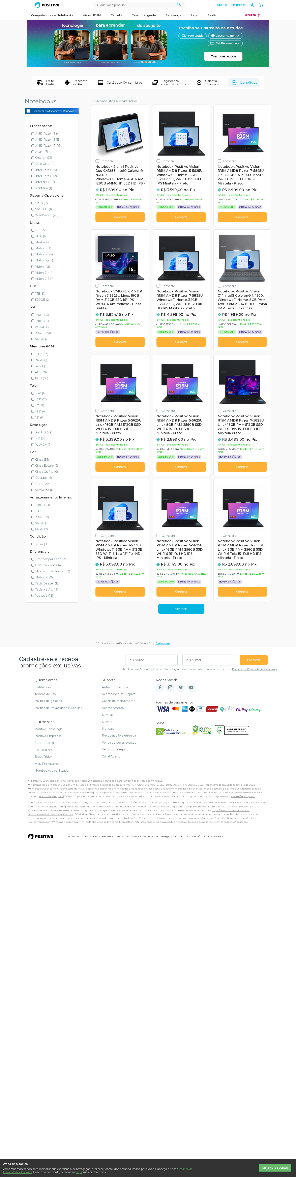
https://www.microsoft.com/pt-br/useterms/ (152, 802)
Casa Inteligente (144, 15)
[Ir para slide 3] (150, 62)
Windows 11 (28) (46, 215)
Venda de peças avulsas (119, 742)
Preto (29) (42, 484)
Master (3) (42, 242)
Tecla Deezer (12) (47, 583)
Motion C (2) (44, 577)
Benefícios (248, 82)
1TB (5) (40, 293)
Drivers (107, 722)
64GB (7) (41, 529)
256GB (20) (43, 333)
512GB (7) (42, 523)
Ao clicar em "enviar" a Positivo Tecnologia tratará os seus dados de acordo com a (199, 669)
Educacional (43, 750)
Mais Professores (47, 764)
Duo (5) (40, 230)
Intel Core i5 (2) (46, 176)
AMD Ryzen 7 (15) (48, 145)
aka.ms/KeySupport (51, 796)
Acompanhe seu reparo (119, 694)
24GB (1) (41, 360)
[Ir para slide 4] (154, 62)
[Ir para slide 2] (146, 62)
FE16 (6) (40, 236)
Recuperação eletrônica (119, 735)
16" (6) (39, 417)
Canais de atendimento (118, 701)
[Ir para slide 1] (142, 62)
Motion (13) (43, 248)
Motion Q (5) (44, 260)
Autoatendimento (115, 687)
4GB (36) (41, 372)
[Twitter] (181, 687)
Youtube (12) (44, 595)
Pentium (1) (43, 188)
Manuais (108, 728)
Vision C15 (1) (44, 279)
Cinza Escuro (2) (46, 465)
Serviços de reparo (115, 749)
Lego (194, 15)
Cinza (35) (42, 459)
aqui (79, 1172)
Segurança (173, 15)
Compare (107, 161)
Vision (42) (42, 266)
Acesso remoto (113, 708)
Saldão (212, 15)
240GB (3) (42, 327)
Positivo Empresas (48, 736)
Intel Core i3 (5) (46, 170)
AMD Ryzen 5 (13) (48, 139)
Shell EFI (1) (43, 209)
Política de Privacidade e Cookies (254, 669)
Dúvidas (107, 715)
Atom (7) (41, 151)
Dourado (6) (43, 478)
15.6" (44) (41, 411)
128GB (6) (42, 321)
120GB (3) (42, 315)
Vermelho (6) (44, 490)
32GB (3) (41, 366)
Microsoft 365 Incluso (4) (52, 571)
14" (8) (39, 405)
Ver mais (181, 609)
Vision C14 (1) (44, 273)
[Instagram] (170, 687)
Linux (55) (42, 203)
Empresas (238, 4)
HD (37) (40, 438)
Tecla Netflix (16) (46, 589)
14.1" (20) (41, 399)
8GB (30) (41, 378)
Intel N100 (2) (45, 182)
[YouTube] (191, 687)
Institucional (43, 687)
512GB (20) (43, 339)
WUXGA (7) (43, 445)
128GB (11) (42, 505)
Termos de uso (45, 694)
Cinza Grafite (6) (46, 471)
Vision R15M (92, 15)
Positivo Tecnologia (48, 729)
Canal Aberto (111, 756)
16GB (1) (41, 511)
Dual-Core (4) (44, 164)
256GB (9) (42, 517)
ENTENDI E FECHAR (275, 1167)
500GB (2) (42, 300)
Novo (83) (42, 544)
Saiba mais (163, 643)
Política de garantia (48, 701)
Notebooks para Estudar (52, 770)
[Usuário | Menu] (252, 5)
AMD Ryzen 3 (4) (47, 133)
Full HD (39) (43, 432)
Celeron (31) (43, 158)
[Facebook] (160, 687)
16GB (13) (41, 354)
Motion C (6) (44, 254)
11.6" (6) (40, 393)
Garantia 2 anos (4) (48, 565)
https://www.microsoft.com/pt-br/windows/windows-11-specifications (191, 818)
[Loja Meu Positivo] (47, 5)
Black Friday (43, 756)
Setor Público (44, 743)
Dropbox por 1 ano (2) (50, 559)
